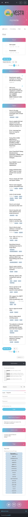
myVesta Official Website (10, 434)
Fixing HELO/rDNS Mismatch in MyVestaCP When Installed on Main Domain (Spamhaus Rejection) (15, 142)
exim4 (20, 232)
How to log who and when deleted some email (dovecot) (15, 211)
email (16, 188)
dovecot (12, 117)
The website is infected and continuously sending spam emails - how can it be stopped (16, 326)
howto (20, 188)
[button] (18, 65)
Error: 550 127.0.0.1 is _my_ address (15, 237)
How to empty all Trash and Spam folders (16, 179)
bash (13, 472)
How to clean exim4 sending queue (15, 317)
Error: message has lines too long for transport (15, 132)
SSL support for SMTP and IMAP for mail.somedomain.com (16, 297)
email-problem (13, 251)
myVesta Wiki (7, 436)
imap (11, 190)
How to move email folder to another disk (15, 220)
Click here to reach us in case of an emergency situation (12, 422)
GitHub (5, 437)
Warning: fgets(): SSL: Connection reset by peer (15, 277)
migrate (13, 490)
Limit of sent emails (15, 194)
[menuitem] (7, 2)
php (13, 456)
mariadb (13, 468)
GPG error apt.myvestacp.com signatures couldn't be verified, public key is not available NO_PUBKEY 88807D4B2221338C (15, 92)
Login (3, 392)
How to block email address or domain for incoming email (15, 228)
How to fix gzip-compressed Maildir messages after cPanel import (16, 113)
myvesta (13, 470)
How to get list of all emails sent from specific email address (16, 288)
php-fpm (13, 484)
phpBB (8, 515)
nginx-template (13, 478)
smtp (16, 271)
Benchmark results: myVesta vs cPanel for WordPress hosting (15, 79)
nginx (13, 464)
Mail (4, 34)
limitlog (12, 200)
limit (20, 198)
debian (13, 466)
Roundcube (12, 50)
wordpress (13, 458)
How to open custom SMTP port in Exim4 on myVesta (16, 268)
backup (13, 480)
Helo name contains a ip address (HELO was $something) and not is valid (16, 258)
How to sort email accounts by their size (15, 204)
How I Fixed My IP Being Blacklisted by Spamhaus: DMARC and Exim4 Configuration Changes (16, 154)
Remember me (7, 406)
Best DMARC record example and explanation (15, 163)
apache (13, 482)
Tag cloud (6, 448)
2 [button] (16, 65)
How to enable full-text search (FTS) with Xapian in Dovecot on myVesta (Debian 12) (15, 124)
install (13, 476)
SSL (11, 281)
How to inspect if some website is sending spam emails (16, 338)
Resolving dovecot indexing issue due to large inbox (15, 246)
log (16, 215)
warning (12, 282)
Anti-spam (12, 44)
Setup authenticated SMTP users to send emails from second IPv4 (15, 172)
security (12, 332)
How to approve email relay (15, 309)
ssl (15, 304)
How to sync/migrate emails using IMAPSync (16, 185)
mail (17, 117)
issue (16, 198)
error (20, 251)
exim (20, 196)
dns (13, 488)
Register (9, 392)
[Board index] (14, 12)
